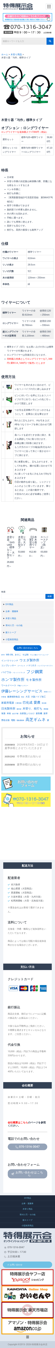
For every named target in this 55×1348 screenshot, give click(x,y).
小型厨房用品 (12, 639)
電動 (13, 720)
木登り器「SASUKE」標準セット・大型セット (11, 547)
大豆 (28, 697)
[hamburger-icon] (49, 7)
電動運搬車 (20, 720)
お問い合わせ (16, 1264)
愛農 (37, 702)
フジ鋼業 (34, 671)
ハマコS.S (31, 665)
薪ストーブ (11, 632)
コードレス (21, 665)
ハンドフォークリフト (45, 665)
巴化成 (27, 702)
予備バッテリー (22, 685)
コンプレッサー (8, 665)
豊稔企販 (5, 720)
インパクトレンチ (9, 660)
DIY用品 (9, 604)
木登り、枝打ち (32, 708)
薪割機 (39, 713)
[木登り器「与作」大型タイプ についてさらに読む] (22, 529)
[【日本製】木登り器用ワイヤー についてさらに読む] (33, 529)
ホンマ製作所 (13, 679)
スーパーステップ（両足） (44, 542)
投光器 (44, 703)
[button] (27, 1337)
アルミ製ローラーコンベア (39, 655)
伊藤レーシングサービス (22, 691)
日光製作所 (8, 708)
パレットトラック (19, 672)
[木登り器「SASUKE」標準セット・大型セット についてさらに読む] (11, 529)
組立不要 (15, 713)
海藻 (3, 713)
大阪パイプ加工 (38, 697)
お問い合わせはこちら (27, 648)
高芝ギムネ (36, 719)
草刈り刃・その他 (14, 625)
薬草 (45, 713)
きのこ (18, 655)
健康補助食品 (13, 697)
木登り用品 (11, 618)
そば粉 (25, 655)
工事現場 (18, 703)
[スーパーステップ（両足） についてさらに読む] (44, 529)
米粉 (9, 713)
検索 (3, 592)
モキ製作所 (34, 680)
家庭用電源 (7, 702)
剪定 (22, 697)
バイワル (6, 672)
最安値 (19, 709)
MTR (3, 655)
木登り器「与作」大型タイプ (22, 542)
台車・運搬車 (12, 611)
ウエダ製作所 (29, 660)
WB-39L (9, 655)
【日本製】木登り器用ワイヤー (33, 542)
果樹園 (46, 709)
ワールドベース (8, 685)
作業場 (3, 697)
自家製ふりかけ (27, 713)
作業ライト (48, 692)
